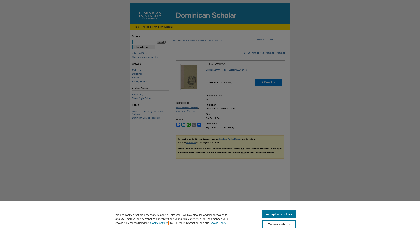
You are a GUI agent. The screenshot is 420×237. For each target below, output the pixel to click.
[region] (210, 219)
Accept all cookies (279, 214)
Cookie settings (159, 223)
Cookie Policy (218, 223)
